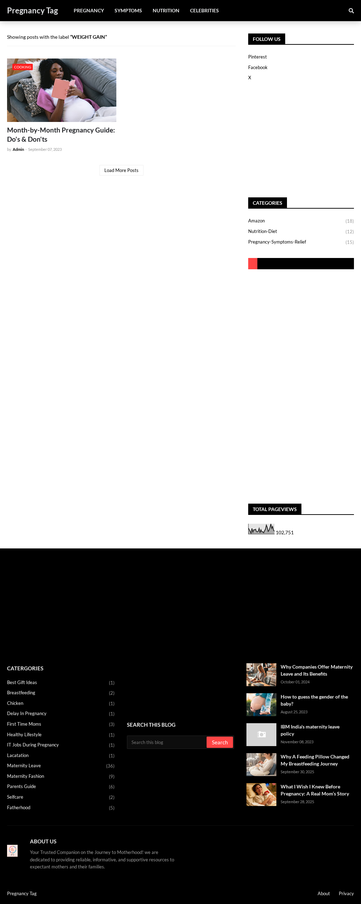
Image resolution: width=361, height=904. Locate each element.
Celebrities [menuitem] (204, 10)
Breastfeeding (61, 693)
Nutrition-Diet (301, 231)
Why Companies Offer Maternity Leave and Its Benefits (317, 670)
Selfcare (61, 797)
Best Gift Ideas (61, 682)
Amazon (301, 221)
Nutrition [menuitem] (166, 10)
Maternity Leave (61, 766)
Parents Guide (61, 786)
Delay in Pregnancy (61, 714)
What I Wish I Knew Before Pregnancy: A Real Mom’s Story (315, 790)
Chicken (61, 703)
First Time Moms (61, 724)
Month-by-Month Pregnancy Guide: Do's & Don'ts (61, 134)
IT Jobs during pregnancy (61, 745)
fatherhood (61, 808)
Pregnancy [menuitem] (89, 10)
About (324, 893)
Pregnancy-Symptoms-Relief (301, 242)
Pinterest (257, 57)
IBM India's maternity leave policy (310, 730)
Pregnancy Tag (32, 10)
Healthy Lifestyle (61, 735)
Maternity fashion (61, 776)
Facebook (258, 67)
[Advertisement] (292, 140)
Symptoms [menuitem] (128, 10)
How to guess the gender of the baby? (314, 700)
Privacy (346, 893)
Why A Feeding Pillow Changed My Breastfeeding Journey (315, 760)
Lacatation (61, 755)
